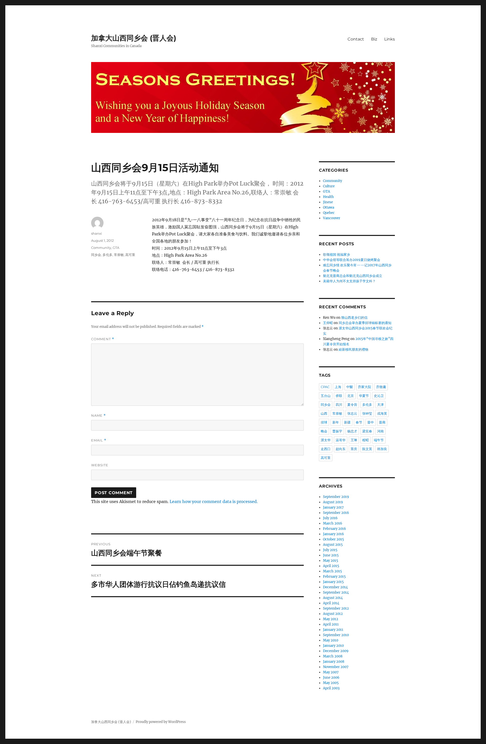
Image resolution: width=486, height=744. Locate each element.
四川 (339, 405)
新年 (335, 422)
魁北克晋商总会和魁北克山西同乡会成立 (352, 276)
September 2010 (336, 635)
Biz (374, 39)
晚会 (324, 431)
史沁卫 (379, 396)
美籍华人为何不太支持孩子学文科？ (349, 281)
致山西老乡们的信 (354, 317)
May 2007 (331, 672)
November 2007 (336, 667)
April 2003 (331, 688)
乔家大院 (364, 387)
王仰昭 (328, 323)
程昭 (365, 440)
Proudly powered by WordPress (161, 722)
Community (101, 248)
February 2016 (334, 529)
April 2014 (331, 603)
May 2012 (330, 619)
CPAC (325, 387)
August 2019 (333, 502)
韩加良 (382, 449)
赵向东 (341, 449)
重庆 (354, 449)
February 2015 (334, 576)
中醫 (349, 387)
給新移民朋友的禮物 (353, 349)
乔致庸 (381, 387)
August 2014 (333, 598)
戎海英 (382, 413)
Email (98, 440)
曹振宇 (337, 431)
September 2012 (336, 608)
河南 (380, 431)
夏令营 (352, 405)
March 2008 (332, 656)
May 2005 (331, 683)
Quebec (329, 213)
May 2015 (330, 560)
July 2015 (330, 550)
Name (98, 415)
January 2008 (333, 661)
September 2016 (336, 513)
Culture (329, 186)
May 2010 (330, 640)
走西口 (326, 449)
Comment (102, 339)
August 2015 (333, 544)
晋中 (370, 422)
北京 (350, 396)
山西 (324, 413)
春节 (359, 422)
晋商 (382, 422)
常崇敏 (119, 255)
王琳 (354, 440)
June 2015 (331, 555)
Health (328, 197)
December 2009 (336, 651)
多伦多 (107, 255)
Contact (356, 39)
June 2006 (331, 677)
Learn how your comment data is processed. (214, 501)
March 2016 (332, 523)
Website (99, 465)
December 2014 (335, 587)
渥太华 (326, 440)
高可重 (130, 255)
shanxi (96, 233)
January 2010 (333, 646)
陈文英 (367, 449)
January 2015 (333, 582)
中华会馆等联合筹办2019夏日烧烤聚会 (351, 260)
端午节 (379, 440)
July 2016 (330, 518)
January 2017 (333, 507)
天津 (380, 405)
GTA (116, 248)
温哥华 (341, 440)
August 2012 (333, 614)
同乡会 (96, 255)
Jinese (328, 202)
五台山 (326, 396)
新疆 (347, 422)
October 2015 (333, 539)
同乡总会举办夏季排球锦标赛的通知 (365, 323)
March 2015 (332, 571)
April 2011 (331, 624)
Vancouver (331, 218)
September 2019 (336, 497)
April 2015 (331, 566)
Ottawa (328, 207)
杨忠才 (352, 431)
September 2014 (336, 592)
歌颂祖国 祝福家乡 (336, 254)
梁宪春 (367, 431)
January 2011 (333, 630)
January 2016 (333, 534)
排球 (324, 422)
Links (389, 39)
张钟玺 (367, 413)
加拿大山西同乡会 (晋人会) (133, 38)
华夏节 (364, 396)
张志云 (352, 413)
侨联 (339, 396)
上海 (338, 387)
